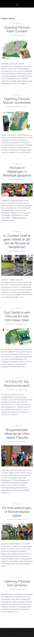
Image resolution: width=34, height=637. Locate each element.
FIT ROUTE (17, 23)
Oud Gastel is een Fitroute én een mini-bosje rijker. (17, 316)
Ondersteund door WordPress (11, 631)
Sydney (3, 634)
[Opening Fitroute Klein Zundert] (17, 49)
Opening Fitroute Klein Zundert (17, 29)
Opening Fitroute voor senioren (17, 583)
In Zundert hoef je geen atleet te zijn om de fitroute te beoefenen (17, 241)
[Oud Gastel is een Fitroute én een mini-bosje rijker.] (17, 336)
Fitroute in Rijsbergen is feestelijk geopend (17, 171)
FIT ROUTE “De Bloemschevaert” (17, 383)
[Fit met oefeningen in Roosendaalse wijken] (17, 531)
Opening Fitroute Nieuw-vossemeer (17, 100)
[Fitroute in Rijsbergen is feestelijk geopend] (17, 190)
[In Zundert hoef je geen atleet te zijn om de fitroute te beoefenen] (17, 265)
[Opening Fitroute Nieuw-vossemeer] (17, 121)
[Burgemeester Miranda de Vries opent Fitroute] (17, 456)
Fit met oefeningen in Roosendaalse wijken (17, 511)
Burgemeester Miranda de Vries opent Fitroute (17, 433)
